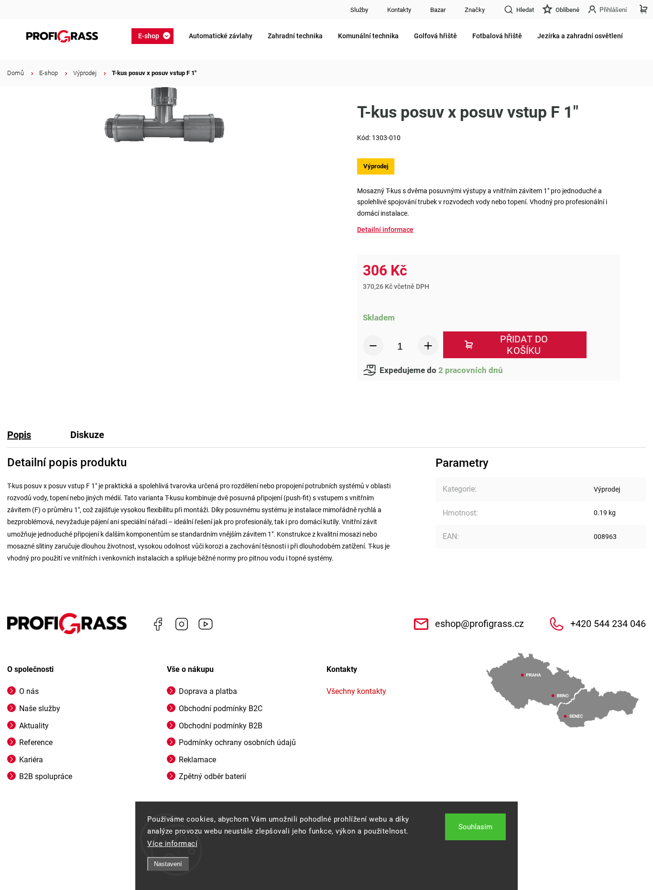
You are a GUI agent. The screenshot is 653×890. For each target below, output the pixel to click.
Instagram (181, 624)
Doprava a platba (208, 691)
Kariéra (31, 759)
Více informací (172, 843)
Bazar (438, 9)
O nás (29, 691)
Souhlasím (475, 827)
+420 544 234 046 (608, 623)
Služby (359, 9)
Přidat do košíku (524, 344)
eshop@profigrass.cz (479, 623)
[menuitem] (155, 36)
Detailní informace (385, 229)
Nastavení (168, 864)
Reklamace (197, 759)
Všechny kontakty (356, 691)
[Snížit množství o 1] (373, 345)
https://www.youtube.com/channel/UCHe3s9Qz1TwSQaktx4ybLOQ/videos (205, 624)
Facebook (158, 624)
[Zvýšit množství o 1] (428, 345)
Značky (475, 9)
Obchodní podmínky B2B (220, 725)
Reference (36, 742)
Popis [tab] (19, 434)
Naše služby (39, 708)
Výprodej (607, 489)
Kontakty (399, 9)
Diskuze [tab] (87, 434)
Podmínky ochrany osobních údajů (237, 742)
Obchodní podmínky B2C (220, 708)
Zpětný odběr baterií (212, 776)
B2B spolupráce (45, 776)
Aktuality (34, 725)
